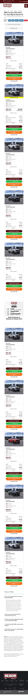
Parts (16, 680)
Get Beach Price (14, 75)
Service (12, 680)
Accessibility (22, 688)
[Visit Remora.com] (21, 691)
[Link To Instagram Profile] (21, 678)
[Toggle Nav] (26, 6)
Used (2, 680)
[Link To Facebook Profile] (19, 678)
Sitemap (10, 688)
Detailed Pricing (13, 60)
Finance (7, 680)
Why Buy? (22, 680)
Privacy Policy (15, 688)
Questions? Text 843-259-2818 (14, 78)
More (13, 70)
